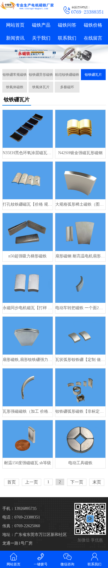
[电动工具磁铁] (80, 439)
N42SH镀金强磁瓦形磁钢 (80, 153)
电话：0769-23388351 (21, 517)
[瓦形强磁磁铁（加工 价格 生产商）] (28, 387)
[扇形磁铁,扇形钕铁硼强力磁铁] (28, 336)
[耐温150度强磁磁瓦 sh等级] (28, 439)
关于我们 (41, 38)
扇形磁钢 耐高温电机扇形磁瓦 (80, 256)
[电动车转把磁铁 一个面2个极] (80, 284)
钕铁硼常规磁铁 (15, 75)
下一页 (76, 482)
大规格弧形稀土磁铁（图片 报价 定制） (80, 204)
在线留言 (93, 38)
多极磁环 (67, 87)
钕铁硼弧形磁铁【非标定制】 (80, 411)
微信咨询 (67, 564)
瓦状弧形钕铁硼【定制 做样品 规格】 (80, 359)
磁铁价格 (93, 25)
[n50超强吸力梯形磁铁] (28, 232)
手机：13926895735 (19, 508)
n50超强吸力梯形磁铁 (27, 256)
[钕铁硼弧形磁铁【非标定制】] (80, 387)
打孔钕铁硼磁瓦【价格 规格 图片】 (28, 204)
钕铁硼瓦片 (93, 75)
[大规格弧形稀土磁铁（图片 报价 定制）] (80, 181)
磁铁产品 (41, 25)
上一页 (31, 482)
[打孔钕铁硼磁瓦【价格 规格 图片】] (28, 181)
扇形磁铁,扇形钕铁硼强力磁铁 (28, 359)
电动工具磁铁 (80, 463)
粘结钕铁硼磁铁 (67, 75)
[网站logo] (27, 5)
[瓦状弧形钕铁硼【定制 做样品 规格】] (80, 336)
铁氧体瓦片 (41, 87)
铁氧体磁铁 (14, 87)
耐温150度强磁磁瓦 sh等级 (27, 463)
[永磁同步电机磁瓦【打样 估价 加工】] (28, 284)
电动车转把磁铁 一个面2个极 (80, 308)
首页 (11, 482)
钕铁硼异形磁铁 (41, 75)
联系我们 (67, 38)
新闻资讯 (15, 38)
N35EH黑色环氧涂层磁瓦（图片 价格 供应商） (28, 153)
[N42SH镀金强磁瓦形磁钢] (80, 129)
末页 (96, 482)
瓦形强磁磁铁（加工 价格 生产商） (28, 411)
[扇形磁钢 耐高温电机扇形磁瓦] (80, 232)
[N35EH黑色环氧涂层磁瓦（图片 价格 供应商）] (28, 129)
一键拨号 (41, 564)
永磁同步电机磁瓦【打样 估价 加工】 (28, 308)
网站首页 (15, 25)
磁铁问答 (67, 25)
